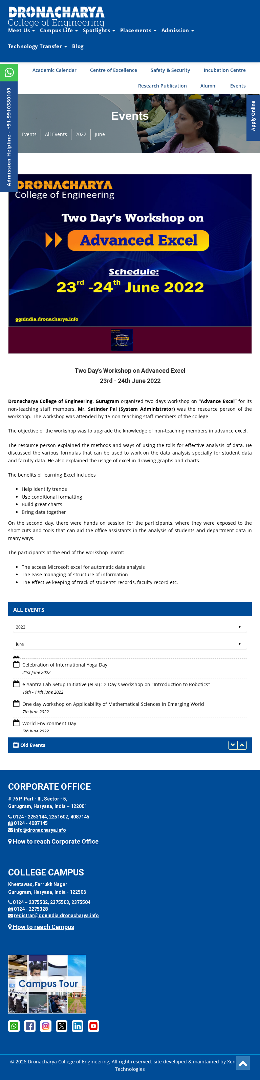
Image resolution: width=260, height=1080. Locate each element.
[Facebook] (14, 1025)
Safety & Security (170, 70)
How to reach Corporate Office (55, 841)
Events (238, 85)
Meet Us (19, 30)
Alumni (208, 85)
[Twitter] (62, 1025)
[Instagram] (46, 1025)
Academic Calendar (54, 70)
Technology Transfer (36, 46)
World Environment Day (48, 720)
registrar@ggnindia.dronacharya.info (56, 915)
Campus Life (57, 30)
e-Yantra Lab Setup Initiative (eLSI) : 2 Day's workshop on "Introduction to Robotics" (115, 680)
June (100, 134)
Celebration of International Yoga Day (64, 661)
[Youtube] (93, 1025)
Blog (78, 46)
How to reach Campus (43, 926)
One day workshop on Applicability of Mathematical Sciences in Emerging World (112, 700)
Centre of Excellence (113, 70)
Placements (136, 30)
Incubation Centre (225, 70)
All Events (56, 134)
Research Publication (162, 85)
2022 (80, 134)
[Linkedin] (77, 1025)
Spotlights (97, 30)
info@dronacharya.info (40, 830)
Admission (176, 30)
